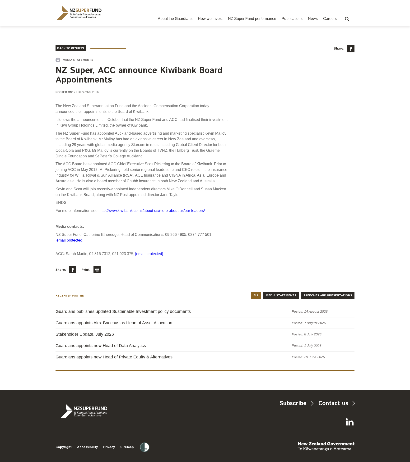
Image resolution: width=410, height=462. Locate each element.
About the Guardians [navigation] (175, 19)
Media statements (281, 295)
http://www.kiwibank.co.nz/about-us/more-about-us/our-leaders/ (152, 211)
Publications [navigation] (292, 19)
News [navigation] (313, 19)
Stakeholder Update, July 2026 (85, 334)
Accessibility (87, 447)
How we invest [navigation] (210, 19)
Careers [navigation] (330, 19)
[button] (347, 19)
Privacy (109, 447)
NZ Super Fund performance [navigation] (252, 19)
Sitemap (127, 447)
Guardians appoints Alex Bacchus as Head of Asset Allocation (114, 322)
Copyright (64, 447)
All (256, 295)
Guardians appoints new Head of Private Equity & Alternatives (114, 357)
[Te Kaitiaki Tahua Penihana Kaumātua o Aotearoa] (97, 411)
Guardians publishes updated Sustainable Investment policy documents (123, 311)
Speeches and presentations (327, 295)
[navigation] (79, 13)
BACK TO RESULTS (70, 48)
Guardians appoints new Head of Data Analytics (101, 345)
